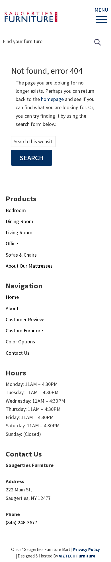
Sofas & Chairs (21, 255)
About (12, 308)
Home (12, 297)
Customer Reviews (26, 319)
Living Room (19, 232)
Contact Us (18, 353)
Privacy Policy (86, 549)
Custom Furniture (24, 330)
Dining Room (19, 221)
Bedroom (16, 210)
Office (12, 243)
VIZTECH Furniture (77, 556)
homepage (52, 99)
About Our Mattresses (29, 266)
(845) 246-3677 (21, 522)
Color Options (20, 341)
